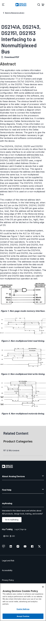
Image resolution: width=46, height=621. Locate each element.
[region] (23, 602)
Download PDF (11, 57)
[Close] (43, 587)
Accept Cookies (23, 616)
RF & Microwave (11, 450)
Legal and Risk (8, 560)
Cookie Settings (23, 609)
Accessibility (7, 570)
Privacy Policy (8, 580)
